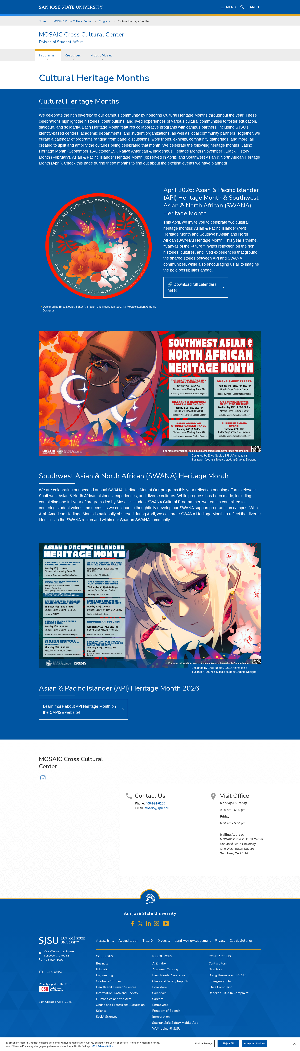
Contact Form (218, 963)
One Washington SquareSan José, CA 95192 (59, 954)
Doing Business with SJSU (227, 975)
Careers (157, 999)
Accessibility (105, 940)
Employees (160, 1005)
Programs (105, 21)
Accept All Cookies (254, 1043)
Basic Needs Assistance (168, 975)
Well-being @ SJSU (166, 1029)
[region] (150, 1044)
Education (103, 969)
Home (42, 21)
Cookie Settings (241, 940)
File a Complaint (220, 987)
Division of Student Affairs (61, 41)
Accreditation (128, 940)
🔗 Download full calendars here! (192, 287)
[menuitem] (48, 55)
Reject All (228, 1043)
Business (102, 963)
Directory (215, 969)
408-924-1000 (54, 960)
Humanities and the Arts (113, 999)
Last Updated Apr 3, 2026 (55, 1002)
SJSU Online (54, 972)
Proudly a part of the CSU (54, 984)
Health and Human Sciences (116, 987)
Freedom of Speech (166, 1011)
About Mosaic (101, 55)
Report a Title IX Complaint (229, 993)
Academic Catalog (165, 969)
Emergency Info (220, 981)
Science (101, 1011)
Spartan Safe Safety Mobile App (175, 1023)
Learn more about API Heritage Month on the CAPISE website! (79, 709)
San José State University (71, 7)
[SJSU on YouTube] (165, 923)
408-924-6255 (155, 803)
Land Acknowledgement (193, 940)
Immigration (161, 1017)
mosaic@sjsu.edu (156, 808)
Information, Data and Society (117, 993)
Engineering (104, 975)
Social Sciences (106, 1017)
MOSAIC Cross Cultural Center (72, 21)
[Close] (294, 1044)
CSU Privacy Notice (102, 1046)
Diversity (163, 940)
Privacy (220, 940)
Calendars (159, 993)
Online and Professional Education (120, 1005)
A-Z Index (159, 963)
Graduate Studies (108, 981)
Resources (73, 55)
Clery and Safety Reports (170, 981)
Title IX (147, 940)
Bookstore (159, 987)
